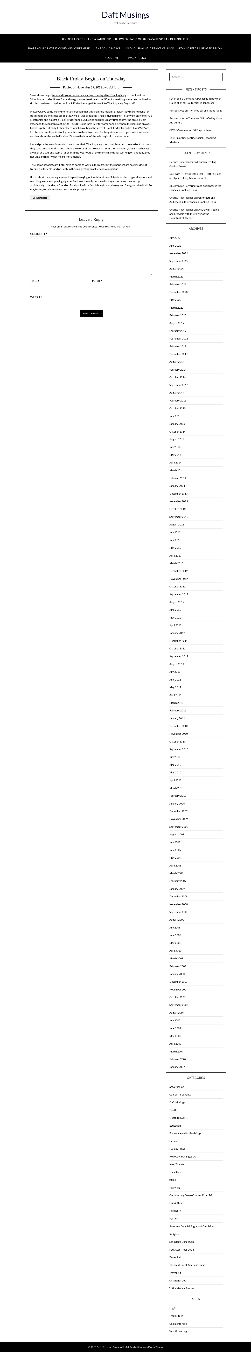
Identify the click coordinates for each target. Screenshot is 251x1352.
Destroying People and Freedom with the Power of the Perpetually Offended (194, 213)
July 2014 (174, 446)
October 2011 (177, 648)
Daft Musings (125, 14)
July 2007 (174, 1020)
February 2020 (177, 315)
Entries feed (176, 1315)
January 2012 (177, 632)
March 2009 (176, 873)
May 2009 (175, 857)
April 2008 (175, 950)
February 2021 (177, 284)
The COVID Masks (108, 48)
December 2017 (178, 354)
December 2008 (178, 896)
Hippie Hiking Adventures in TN (190, 177)
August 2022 (176, 268)
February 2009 (177, 880)
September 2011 (178, 656)
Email (97, 281)
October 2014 (177, 431)
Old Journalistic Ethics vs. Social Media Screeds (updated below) (174, 48)
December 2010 (178, 725)
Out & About (176, 1202)
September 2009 (178, 826)
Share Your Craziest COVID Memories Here (59, 48)
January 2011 (177, 718)
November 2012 (178, 578)
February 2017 (177, 369)
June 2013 (175, 540)
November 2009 (178, 818)
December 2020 (178, 292)
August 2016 (176, 392)
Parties (173, 1218)
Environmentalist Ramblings (185, 1133)
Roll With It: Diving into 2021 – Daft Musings (195, 173)
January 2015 (177, 423)
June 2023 (175, 245)
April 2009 (175, 865)
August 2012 (176, 602)
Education (175, 1125)
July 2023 (174, 237)
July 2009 (174, 842)
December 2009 (178, 811)
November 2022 (178, 253)
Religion (174, 1234)
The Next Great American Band (187, 1264)
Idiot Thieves (176, 1164)
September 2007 (178, 1004)
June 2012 (175, 609)
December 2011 (178, 640)
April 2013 (175, 555)
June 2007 (175, 1028)
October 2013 (177, 508)
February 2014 (177, 478)
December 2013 (178, 493)
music (172, 1179)
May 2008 (175, 942)
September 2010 (178, 749)
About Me (112, 57)
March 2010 (176, 787)
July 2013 (174, 532)
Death (173, 1110)
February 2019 (177, 330)
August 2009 (176, 834)
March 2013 (176, 563)
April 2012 (175, 625)
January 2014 (177, 485)
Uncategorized (40, 197)
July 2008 (174, 927)
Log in (172, 1308)
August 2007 (176, 1012)
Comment (38, 233)
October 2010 (177, 741)
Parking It (175, 1210)
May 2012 (175, 617)
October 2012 (177, 586)
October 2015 (177, 408)
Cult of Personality (180, 1094)
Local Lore (175, 1172)
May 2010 (175, 772)
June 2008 (175, 935)
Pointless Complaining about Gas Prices (192, 1226)
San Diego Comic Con (181, 1241)
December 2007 (178, 981)
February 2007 (177, 1059)
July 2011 (174, 671)
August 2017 (176, 361)
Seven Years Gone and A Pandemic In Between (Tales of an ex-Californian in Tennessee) (125, 39)
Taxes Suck (175, 1257)
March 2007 (176, 1051)
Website (36, 297)
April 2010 (175, 780)
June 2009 (175, 849)
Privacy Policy (135, 57)
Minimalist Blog (134, 1347)
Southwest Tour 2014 (181, 1249)
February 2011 (177, 710)
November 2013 (178, 501)
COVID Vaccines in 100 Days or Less (190, 130)
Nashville (174, 1187)
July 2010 (174, 756)
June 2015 (175, 416)
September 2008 (178, 911)
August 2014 (176, 439)
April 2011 (175, 694)
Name (36, 281)
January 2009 (177, 888)
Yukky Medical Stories (181, 1288)
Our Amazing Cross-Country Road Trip (191, 1195)
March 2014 (176, 470)
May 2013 (175, 547)
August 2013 (176, 524)
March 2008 (176, 958)
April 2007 (175, 1043)
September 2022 (178, 260)
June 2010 (175, 764)
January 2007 (177, 1066)
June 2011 (175, 679)
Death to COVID (179, 1117)
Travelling (175, 1272)
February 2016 (177, 400)
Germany (174, 1140)
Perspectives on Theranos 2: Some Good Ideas (195, 110)
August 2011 (176, 663)
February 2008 (177, 966)
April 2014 (175, 462)
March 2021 (176, 276)
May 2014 (175, 454)
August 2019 (176, 322)
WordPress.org (178, 1331)
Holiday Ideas (177, 1148)
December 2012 (178, 570)
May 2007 (175, 1035)
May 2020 (175, 299)
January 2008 (177, 973)
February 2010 (177, 795)
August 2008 (176, 919)
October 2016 (177, 377)
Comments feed (178, 1323)
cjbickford (112, 87)
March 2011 (176, 702)
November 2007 (178, 989)
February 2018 (177, 346)
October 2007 (177, 997)
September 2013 (178, 516)
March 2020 (176, 307)
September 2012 (178, 594)
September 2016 (178, 384)
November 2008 (178, 904)
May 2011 (175, 687)
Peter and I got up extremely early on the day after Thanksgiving (89, 95)
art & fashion (176, 1086)
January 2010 (177, 803)
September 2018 (178, 338)
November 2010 (178, 733)
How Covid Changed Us (182, 1156)
